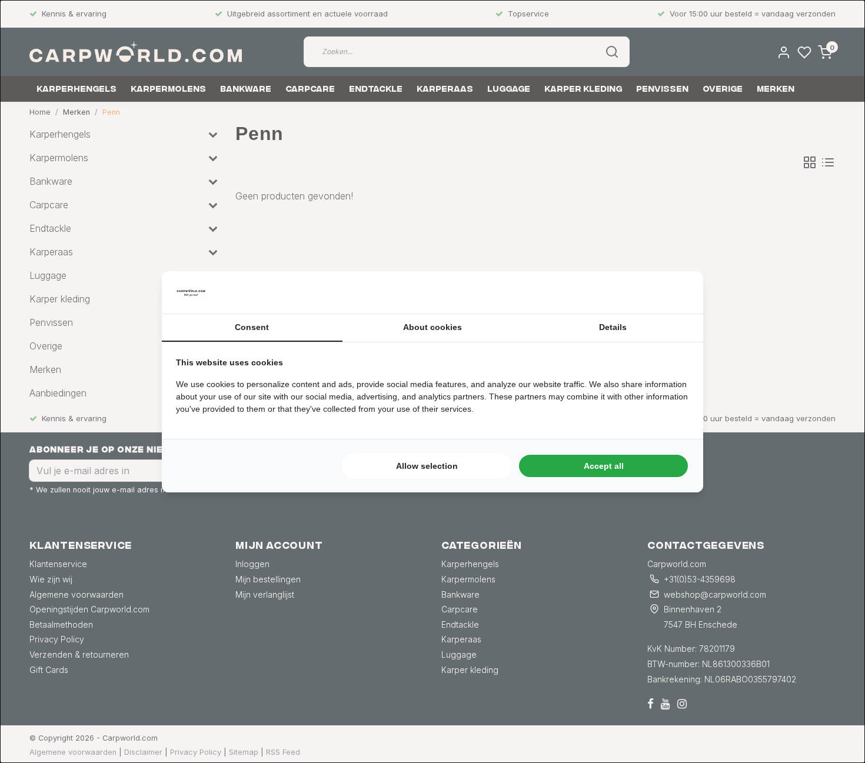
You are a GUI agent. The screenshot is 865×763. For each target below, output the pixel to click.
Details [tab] (613, 327)
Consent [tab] (252, 327)
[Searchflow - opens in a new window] (674, 292)
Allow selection (427, 466)
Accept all (604, 466)
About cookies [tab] (432, 327)
